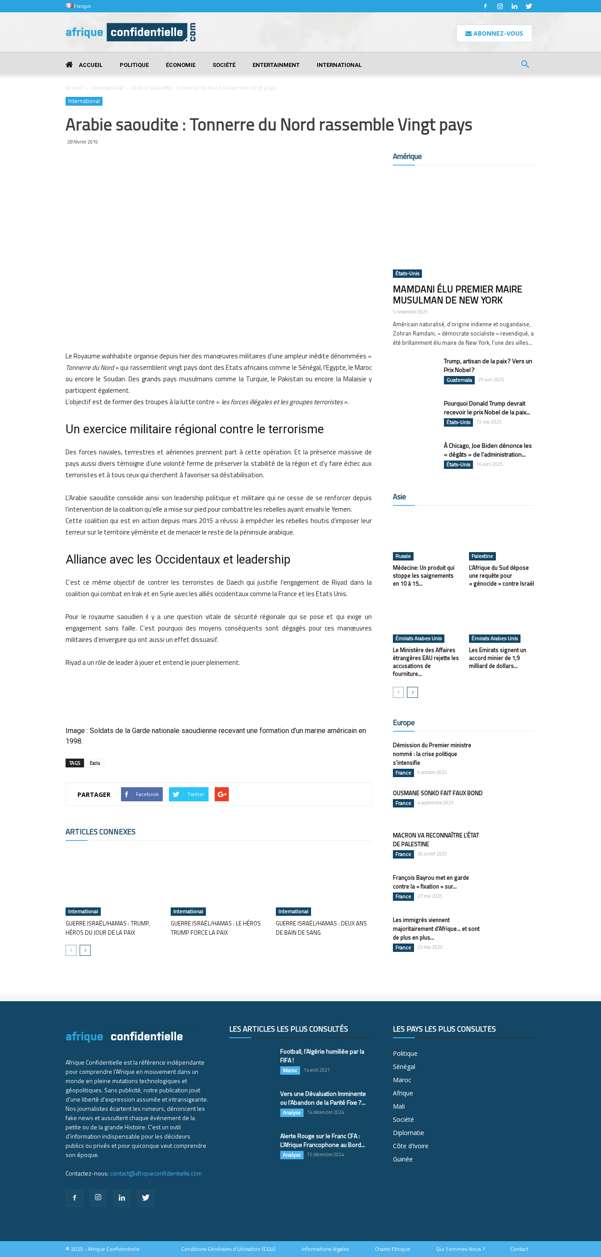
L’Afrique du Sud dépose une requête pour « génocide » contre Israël (501, 575)
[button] (524, 65)
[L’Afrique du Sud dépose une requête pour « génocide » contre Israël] (502, 537)
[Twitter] (528, 6)
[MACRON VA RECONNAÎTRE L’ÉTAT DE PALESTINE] (513, 846)
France (403, 773)
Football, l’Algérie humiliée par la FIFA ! (322, 1056)
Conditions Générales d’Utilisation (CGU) (228, 1249)
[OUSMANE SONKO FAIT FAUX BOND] (513, 804)
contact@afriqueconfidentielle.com (156, 1173)
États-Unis (407, 273)
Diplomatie (408, 1132)
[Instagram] (499, 6)
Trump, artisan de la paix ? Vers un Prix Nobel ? (488, 365)
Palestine (482, 556)
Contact (519, 1249)
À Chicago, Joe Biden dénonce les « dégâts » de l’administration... (488, 450)
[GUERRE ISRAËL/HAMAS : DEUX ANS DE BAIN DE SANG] (324, 883)
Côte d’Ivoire (411, 1146)
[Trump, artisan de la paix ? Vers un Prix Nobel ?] (415, 372)
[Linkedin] (514, 6)
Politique (134, 65)
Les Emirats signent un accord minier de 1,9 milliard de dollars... (497, 657)
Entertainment (276, 65)
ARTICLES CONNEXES (101, 831)
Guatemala (459, 380)
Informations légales (325, 1249)
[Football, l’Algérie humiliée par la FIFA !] (251, 1062)
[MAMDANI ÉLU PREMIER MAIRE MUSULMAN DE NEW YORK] (464, 226)
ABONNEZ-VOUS (497, 33)
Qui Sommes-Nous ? (460, 1249)
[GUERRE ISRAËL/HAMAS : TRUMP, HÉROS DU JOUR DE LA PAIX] (113, 883)
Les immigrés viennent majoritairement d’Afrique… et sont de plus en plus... (436, 928)
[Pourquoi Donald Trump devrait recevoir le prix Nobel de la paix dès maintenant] (415, 414)
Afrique (403, 1093)
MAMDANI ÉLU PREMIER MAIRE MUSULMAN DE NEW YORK (457, 294)
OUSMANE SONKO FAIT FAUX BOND (438, 793)
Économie (180, 65)
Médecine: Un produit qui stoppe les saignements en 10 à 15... (423, 575)
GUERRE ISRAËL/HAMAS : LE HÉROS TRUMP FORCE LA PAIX (216, 928)
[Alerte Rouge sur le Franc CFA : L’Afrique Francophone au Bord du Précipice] (251, 1147)
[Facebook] (485, 6)
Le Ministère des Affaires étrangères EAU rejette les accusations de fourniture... (426, 661)
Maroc (290, 1070)
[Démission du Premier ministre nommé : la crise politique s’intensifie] (513, 756)
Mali (399, 1106)
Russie (403, 556)
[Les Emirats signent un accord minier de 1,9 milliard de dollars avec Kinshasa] (502, 620)
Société (224, 65)
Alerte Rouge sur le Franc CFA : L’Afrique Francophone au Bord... (322, 1140)
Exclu (95, 763)
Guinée (403, 1159)
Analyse (292, 1113)
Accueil (90, 65)
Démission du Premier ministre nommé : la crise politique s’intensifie (432, 754)
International (339, 65)
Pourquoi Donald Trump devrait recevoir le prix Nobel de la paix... (487, 407)
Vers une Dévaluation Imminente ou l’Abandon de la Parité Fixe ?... (323, 1098)
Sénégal (404, 1066)
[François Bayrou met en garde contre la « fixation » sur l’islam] (513, 888)
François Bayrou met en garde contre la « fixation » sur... (431, 882)
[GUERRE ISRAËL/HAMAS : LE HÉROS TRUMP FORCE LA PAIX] (219, 883)
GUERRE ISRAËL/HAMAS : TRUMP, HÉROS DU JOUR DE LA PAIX (108, 928)
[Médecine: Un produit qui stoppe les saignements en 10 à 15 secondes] (426, 537)
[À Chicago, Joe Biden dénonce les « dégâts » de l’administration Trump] (415, 456)
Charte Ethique (392, 1249)
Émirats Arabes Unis (419, 638)
